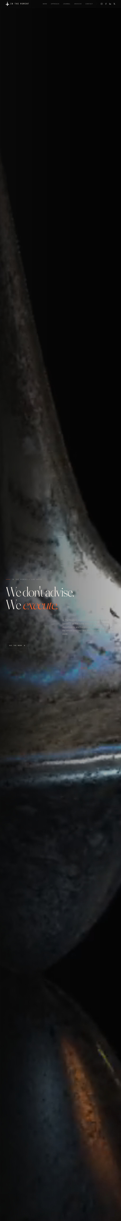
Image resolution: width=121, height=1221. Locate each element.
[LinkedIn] (110, 4)
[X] (114, 4)
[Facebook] (106, 4)
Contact (89, 4)
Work (45, 4)
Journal (67, 4)
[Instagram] (102, 4)
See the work (15, 645)
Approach (55, 4)
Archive (78, 4)
